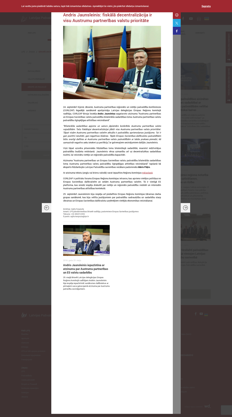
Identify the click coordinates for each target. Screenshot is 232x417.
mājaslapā (147, 172)
